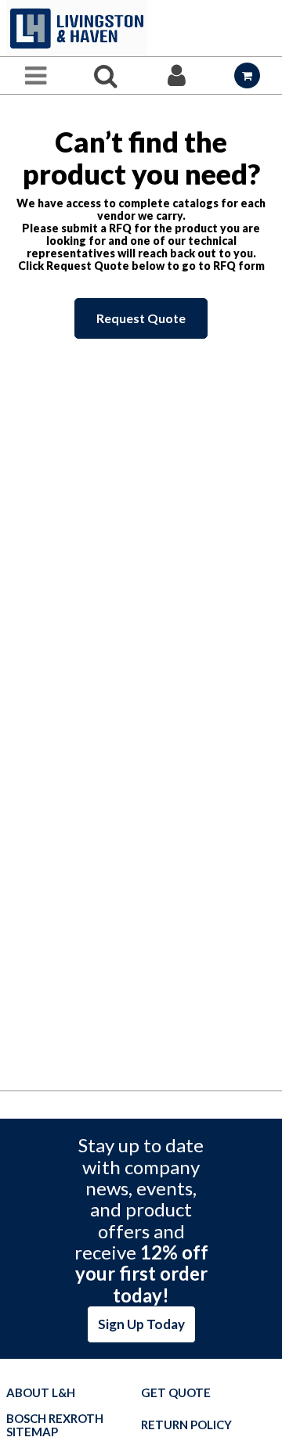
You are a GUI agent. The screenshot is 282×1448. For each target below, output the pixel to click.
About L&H (40, 1392)
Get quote (176, 1392)
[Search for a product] (105, 75)
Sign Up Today (141, 1324)
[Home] (76, 28)
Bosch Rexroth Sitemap (54, 1425)
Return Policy (186, 1425)
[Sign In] (176, 75)
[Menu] (35, 75)
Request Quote (141, 318)
